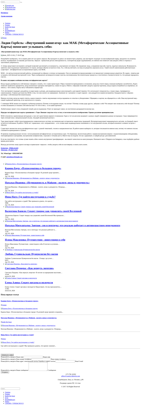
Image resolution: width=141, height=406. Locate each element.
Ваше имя (46, 357)
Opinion (7, 23)
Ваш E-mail (79, 361)
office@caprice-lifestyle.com (70, 376)
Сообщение (52, 370)
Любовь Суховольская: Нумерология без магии (31, 254)
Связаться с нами (7, 355)
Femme (7, 25)
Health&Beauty (10, 30)
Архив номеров (6, 16)
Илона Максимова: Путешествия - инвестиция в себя (35, 239)
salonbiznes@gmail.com (14, 157)
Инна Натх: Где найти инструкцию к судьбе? (30, 196)
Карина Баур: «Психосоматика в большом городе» (33, 168)
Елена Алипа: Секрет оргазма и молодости (29, 282)
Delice (7, 32)
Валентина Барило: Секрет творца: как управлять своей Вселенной (43, 211)
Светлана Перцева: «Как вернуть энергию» (29, 268)
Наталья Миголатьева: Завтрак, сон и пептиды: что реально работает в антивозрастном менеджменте (62, 225)
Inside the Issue (10, 27)
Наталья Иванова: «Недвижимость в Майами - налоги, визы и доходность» (47, 182)
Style (6, 29)
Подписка (4, 13)
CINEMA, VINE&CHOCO (14, 34)
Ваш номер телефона (58, 359)
